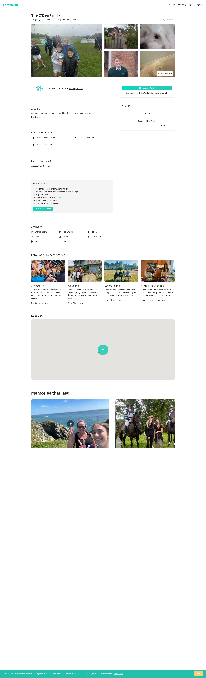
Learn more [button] (118, 674)
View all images (165, 73)
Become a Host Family (177, 5)
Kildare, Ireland (71, 19)
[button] (191, 4)
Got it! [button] (198, 674)
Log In (198, 5)
